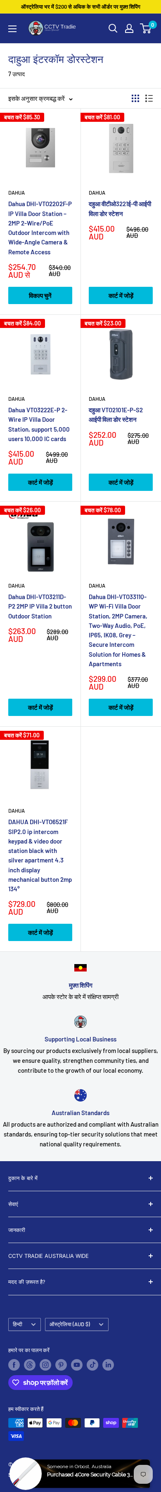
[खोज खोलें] (113, 28)
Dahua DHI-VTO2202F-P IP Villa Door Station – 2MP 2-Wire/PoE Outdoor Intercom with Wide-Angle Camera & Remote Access (40, 227)
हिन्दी (17, 1324)
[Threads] (30, 1365)
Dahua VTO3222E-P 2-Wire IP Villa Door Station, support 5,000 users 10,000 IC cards (39, 424)
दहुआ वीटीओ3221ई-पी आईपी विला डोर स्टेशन (120, 208)
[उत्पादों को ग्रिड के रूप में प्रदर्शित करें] (135, 98)
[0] (146, 28)
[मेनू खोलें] (12, 29)
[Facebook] (14, 1365)
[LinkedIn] (108, 1365)
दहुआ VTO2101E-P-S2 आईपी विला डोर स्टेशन (116, 414)
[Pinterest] (61, 1365)
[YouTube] (77, 1365)
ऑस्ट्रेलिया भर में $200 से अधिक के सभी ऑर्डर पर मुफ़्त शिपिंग (80, 6)
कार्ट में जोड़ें (121, 295)
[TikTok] (92, 1365)
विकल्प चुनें (40, 295)
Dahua (16, 192)
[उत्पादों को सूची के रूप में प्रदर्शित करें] (149, 98)
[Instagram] (45, 1365)
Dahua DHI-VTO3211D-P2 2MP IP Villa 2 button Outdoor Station (40, 606)
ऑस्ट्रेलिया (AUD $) (70, 1324)
